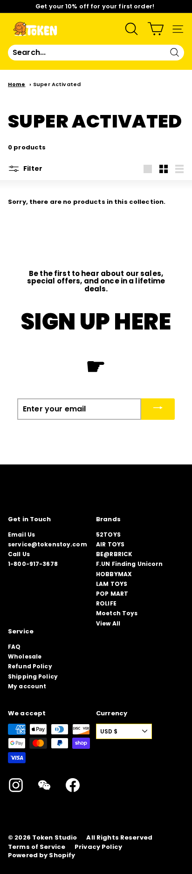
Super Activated (57, 84)
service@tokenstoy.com (47, 544)
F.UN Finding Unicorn (129, 564)
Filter (32, 168)
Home (17, 84)
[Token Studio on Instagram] (16, 785)
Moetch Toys (116, 613)
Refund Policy (30, 666)
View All (108, 623)
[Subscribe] (158, 408)
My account (27, 686)
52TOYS (108, 534)
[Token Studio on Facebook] (73, 785)
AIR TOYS (110, 544)
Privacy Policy (98, 847)
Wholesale (24, 656)
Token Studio (54, 838)
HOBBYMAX (114, 574)
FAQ (14, 647)
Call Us (19, 554)
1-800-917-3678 (33, 564)
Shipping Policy (33, 676)
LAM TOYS (111, 584)
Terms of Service (36, 847)
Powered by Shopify (41, 855)
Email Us (21, 534)
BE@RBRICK (114, 554)
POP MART (112, 594)
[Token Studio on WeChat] (44, 785)
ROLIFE (106, 603)
